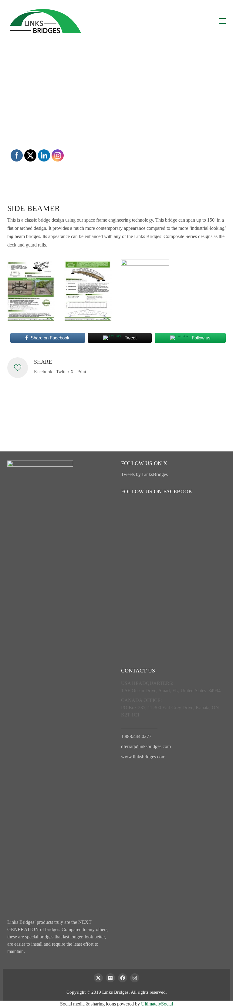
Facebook (43, 371)
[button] (222, 21)
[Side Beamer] (145, 274)
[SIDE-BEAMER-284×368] (88, 290)
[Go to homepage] (45, 21)
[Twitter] (98, 977)
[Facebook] (122, 977)
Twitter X (65, 371)
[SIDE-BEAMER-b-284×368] (31, 290)
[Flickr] (110, 977)
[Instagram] (134, 977)
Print (81, 371)
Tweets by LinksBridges (144, 474)
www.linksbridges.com (143, 756)
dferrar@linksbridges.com (146, 746)
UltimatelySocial (157, 1003)
